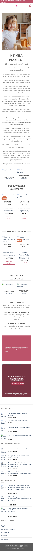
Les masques (5, 532)
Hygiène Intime (5, 526)
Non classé (4, 539)
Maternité (4, 536)
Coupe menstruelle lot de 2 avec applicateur (9, 211)
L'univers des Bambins (8, 529)
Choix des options (9, 217)
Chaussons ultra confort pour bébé (24, 211)
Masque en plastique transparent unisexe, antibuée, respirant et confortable (9, 255)
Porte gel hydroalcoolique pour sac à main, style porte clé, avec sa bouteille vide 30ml (24, 255)
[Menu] (2, 6)
